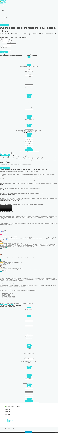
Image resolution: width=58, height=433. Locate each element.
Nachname (10, 40)
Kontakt (8, 422)
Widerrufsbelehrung (10, 420)
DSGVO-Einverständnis (3, 47)
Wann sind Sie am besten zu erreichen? (29, 141)
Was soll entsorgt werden (29, 336)
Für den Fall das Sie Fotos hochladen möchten (29, 131)
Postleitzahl (29, 139)
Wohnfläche (29, 69)
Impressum (8, 421)
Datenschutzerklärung (10, 417)
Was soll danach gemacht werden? (29, 102)
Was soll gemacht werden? (29, 309)
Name (1, 38)
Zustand (29, 111)
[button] (4, 25)
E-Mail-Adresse (29, 145)
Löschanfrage (9, 418)
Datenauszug (9, 419)
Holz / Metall (29, 76)
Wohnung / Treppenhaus (29, 80)
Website (1, 50)
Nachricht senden (4, 52)
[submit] (29, 57)
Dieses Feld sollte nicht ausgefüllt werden (25, 151)
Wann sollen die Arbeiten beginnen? (29, 119)
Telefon (1, 41)
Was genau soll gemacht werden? (29, 358)
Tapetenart (29, 348)
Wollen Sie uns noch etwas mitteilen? (29, 127)
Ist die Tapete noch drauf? (29, 71)
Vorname (9, 39)
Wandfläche (29, 74)
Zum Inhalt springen (3, 0)
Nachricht (1, 46)
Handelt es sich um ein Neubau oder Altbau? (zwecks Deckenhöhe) (29, 66)
